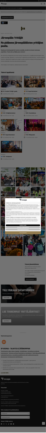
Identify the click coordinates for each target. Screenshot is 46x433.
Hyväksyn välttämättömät (23, 227)
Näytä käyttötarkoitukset (23, 229)
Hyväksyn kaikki (23, 225)
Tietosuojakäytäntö (23, 232)
